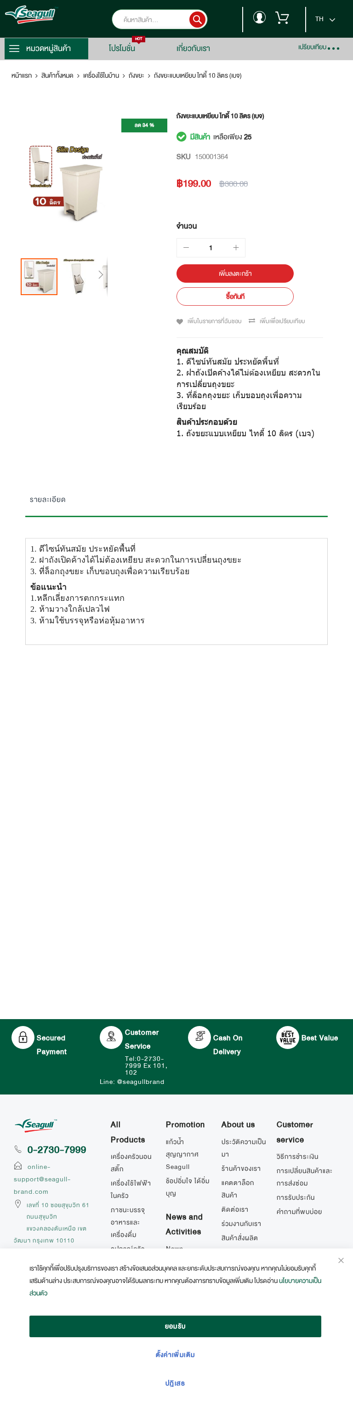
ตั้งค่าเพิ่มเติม (175, 1354)
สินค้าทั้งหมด (57, 75)
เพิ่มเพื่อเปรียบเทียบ (282, 321)
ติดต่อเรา (235, 1209)
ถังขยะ (136, 75)
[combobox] (173, 19)
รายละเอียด (48, 500)
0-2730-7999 (57, 1149)
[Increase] (236, 248)
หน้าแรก (21, 75)
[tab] (176, 502)
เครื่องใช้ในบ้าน (101, 75)
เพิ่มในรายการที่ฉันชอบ (215, 321)
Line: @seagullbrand (132, 1081)
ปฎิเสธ (175, 1383)
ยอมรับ (175, 1326)
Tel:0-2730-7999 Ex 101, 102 (146, 1065)
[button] (79, 276)
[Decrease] (186, 248)
